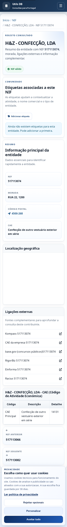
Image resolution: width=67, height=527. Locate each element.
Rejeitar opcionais (33, 502)
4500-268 (17, 213)
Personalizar (33, 511)
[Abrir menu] (60, 5)
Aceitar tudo (33, 519)
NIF (14, 20)
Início (6, 20)
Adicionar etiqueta (20, 116)
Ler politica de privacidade (21, 494)
